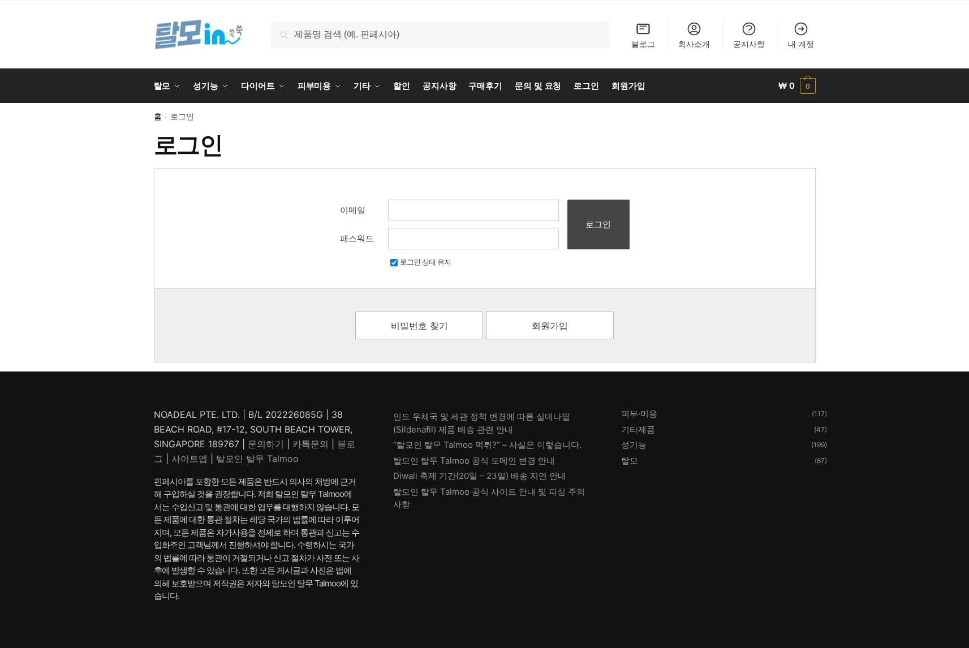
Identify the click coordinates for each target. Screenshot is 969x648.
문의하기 (266, 444)
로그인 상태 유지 (425, 261)
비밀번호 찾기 (419, 325)
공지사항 (749, 44)
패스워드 (357, 238)
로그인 (598, 224)
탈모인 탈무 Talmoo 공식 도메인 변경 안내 (474, 460)
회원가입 (550, 325)
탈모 (629, 460)
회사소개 (694, 44)
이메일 (352, 210)
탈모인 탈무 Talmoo (257, 458)
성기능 (634, 444)
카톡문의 (310, 444)
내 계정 (801, 44)
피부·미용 (639, 413)
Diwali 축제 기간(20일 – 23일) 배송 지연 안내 (479, 475)
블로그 (643, 44)
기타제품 (638, 429)
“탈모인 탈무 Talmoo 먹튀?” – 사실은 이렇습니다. (487, 444)
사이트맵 (189, 458)
